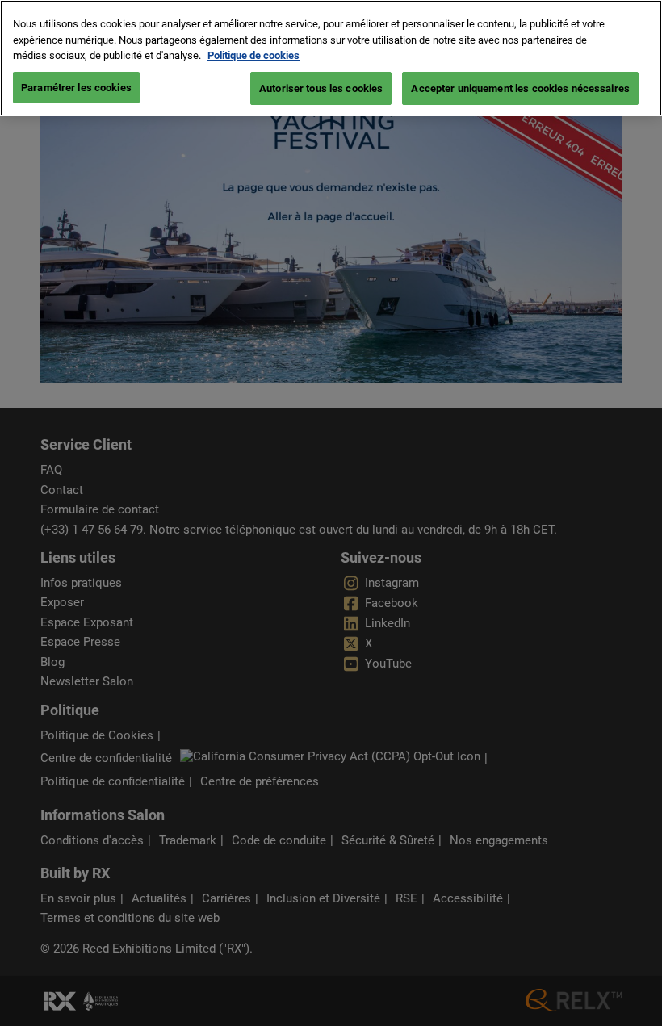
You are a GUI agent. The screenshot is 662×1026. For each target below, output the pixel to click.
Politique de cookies (253, 55)
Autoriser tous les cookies (321, 88)
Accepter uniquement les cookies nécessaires (520, 88)
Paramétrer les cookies (76, 88)
